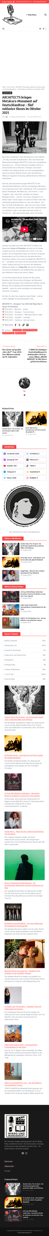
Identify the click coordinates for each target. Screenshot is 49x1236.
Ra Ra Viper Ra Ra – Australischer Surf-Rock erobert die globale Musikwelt (33, 1200)
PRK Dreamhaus (21, 333)
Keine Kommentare (19, 117)
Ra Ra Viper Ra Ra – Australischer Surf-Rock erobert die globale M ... (36, 430)
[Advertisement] (24, 56)
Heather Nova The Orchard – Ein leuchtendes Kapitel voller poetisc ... (12, 431)
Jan (7, 117)
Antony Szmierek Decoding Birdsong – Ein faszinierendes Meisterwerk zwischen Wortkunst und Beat (24, 885)
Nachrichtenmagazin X (24, 1232)
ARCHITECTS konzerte (30, 330)
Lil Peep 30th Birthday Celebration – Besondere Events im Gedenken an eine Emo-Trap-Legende (33, 594)
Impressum (9, 1161)
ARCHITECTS (17, 330)
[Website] (24, 395)
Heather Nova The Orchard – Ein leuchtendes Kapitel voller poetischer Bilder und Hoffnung (32, 546)
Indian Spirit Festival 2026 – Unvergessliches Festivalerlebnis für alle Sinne (33, 607)
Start (3, 87)
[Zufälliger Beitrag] (40, 29)
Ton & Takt (10, 87)
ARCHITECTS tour (8, 333)
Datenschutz (9, 1166)
